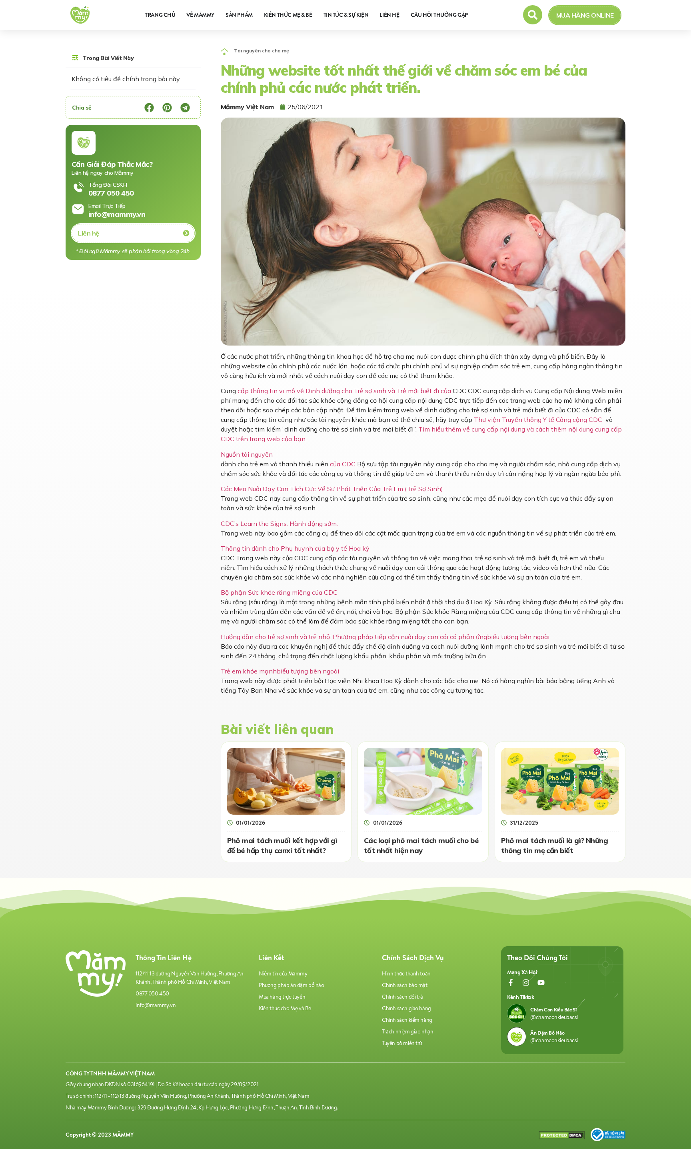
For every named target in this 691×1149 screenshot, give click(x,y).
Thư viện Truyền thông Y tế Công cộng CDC (538, 420)
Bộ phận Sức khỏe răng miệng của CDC (279, 592)
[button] (149, 107)
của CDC (342, 464)
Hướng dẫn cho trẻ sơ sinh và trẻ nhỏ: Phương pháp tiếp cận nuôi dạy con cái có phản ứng (385, 637)
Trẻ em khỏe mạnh (280, 671)
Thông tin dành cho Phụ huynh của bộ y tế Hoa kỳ (295, 548)
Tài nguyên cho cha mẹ (261, 51)
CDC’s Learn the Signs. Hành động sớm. (279, 524)
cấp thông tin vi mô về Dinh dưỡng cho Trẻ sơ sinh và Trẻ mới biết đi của (344, 391)
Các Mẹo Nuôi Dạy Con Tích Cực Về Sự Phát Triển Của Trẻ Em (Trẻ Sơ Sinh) (332, 489)
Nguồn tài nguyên (247, 454)
